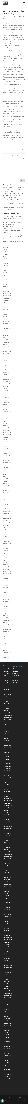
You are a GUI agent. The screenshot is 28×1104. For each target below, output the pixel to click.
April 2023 (5, 312)
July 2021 (5, 360)
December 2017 (7, 460)
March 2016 (6, 509)
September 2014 (7, 550)
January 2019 (6, 430)
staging (15, 682)
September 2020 (7, 384)
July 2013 (5, 583)
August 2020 (6, 386)
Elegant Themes (14, 1100)
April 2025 (5, 265)
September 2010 (7, 652)
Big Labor (15, 671)
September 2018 (7, 439)
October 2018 (6, 437)
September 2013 (7, 578)
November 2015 (7, 518)
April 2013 (5, 590)
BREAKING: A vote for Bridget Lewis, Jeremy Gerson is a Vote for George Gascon (13, 236)
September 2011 (7, 634)
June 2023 (5, 307)
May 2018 (5, 448)
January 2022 (6, 346)
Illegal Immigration (18, 678)
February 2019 (6, 428)
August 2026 (6, 247)
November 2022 (7, 323)
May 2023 (5, 309)
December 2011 (7, 627)
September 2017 (7, 467)
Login (23, 149)
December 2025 (7, 256)
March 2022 (6, 342)
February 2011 (6, 650)
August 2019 (6, 414)
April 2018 (5, 451)
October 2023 (6, 298)
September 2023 (7, 300)
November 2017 (7, 462)
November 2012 (7, 601)
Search (22, 180)
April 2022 (5, 339)
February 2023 (6, 316)
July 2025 (5, 258)
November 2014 (7, 546)
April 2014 (5, 562)
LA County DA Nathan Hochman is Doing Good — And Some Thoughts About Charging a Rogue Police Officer (13, 195)
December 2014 (7, 543)
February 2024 (6, 289)
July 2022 (5, 333)
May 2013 (5, 587)
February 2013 (6, 594)
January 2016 (6, 513)
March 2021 (6, 370)
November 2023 (7, 295)
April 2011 (5, 645)
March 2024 (6, 286)
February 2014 (6, 567)
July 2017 (5, 472)
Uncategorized (16, 685)
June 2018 (5, 446)
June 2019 (5, 418)
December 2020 (7, 377)
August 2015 (6, 525)
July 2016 (5, 499)
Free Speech (16, 675)
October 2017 (6, 465)
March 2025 (6, 268)
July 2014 (5, 555)
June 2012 (5, 613)
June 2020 (5, 390)
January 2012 (6, 624)
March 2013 (6, 592)
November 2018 (7, 435)
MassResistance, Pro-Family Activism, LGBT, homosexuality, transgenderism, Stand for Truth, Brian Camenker (14, 189)
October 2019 (6, 409)
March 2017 (6, 481)
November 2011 (7, 629)
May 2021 (5, 365)
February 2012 (6, 622)
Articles (21, 16)
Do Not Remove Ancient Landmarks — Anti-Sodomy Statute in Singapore (13, 230)
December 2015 (7, 516)
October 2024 (6, 272)
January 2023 (6, 319)
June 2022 (5, 335)
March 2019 (6, 425)
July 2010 (5, 655)
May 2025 (5, 263)
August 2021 (6, 358)
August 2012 (6, 608)
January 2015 (6, 541)
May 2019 (5, 421)
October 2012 (6, 604)
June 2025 (5, 261)
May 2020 (5, 393)
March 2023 (6, 314)
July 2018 (5, 444)
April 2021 (5, 367)
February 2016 (6, 511)
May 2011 (5, 643)
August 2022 (6, 330)
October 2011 (6, 631)
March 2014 (6, 564)
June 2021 (5, 363)
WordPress (14, 1102)
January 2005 (6, 657)
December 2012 (7, 599)
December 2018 (7, 432)
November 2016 (7, 490)
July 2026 (5, 249)
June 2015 (5, 529)
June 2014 (5, 557)
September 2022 (7, 328)
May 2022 (5, 337)
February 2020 (6, 400)
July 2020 (5, 388)
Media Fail (15, 680)
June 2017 (5, 474)
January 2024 (6, 291)
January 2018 (6, 458)
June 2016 (5, 502)
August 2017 (6, 469)
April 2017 (5, 479)
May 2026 (5, 254)
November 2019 (7, 407)
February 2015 (6, 539)
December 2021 (7, 349)
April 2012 (5, 618)
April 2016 (5, 506)
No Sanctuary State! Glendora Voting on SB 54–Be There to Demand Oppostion (12, 224)
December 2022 (7, 321)
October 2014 (6, 548)
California (15, 673)
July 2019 (5, 416)
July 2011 (5, 638)
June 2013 (5, 585)
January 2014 (6, 569)
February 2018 (6, 455)
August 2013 (6, 580)
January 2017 (6, 485)
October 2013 (6, 576)
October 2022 (6, 326)
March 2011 (6, 648)
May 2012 (5, 615)
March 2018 (6, 453)
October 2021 (6, 353)
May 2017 (5, 476)
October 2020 (6, 381)
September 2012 (7, 606)
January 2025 (6, 270)
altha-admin (7, 16)
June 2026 (5, 251)
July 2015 (5, 527)
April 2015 (5, 534)
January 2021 (6, 374)
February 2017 (6, 483)
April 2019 (5, 423)
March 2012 (6, 620)
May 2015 (5, 532)
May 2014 (5, 560)
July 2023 (5, 305)
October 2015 (6, 520)
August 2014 (6, 553)
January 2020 (6, 402)
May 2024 (5, 282)
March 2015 (6, 536)
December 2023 (7, 293)
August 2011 (6, 636)
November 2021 (7, 351)
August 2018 (6, 441)
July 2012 (5, 611)
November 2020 (7, 379)
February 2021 (6, 372)
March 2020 (6, 397)
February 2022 (6, 344)
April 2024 (5, 284)
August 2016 (6, 497)
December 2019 (7, 404)
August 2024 (6, 275)
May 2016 (5, 504)
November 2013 (7, 574)
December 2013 (7, 571)
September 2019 (7, 411)
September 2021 (7, 356)
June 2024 (5, 279)
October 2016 (6, 492)
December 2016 (7, 488)
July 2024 (5, 277)
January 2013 (6, 597)
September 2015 (7, 523)
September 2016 (7, 495)
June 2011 (5, 641)
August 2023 (6, 302)
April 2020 (5, 395)
